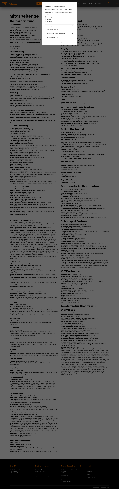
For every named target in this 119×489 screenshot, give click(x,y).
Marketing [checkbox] (49, 21)
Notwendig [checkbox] (49, 17)
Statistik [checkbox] (49, 19)
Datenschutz (56, 42)
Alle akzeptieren (51, 26)
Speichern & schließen (52, 29)
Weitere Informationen (52, 37)
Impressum (63, 42)
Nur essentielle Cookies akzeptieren (56, 33)
